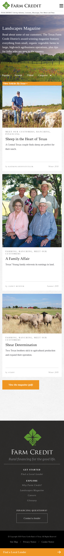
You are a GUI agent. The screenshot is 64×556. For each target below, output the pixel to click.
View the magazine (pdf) (21, 384)
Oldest (30, 75)
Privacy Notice (29, 542)
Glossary (32, 500)
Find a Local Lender (32, 474)
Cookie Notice (47, 542)
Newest (18, 75)
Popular (6, 75)
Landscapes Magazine (32, 490)
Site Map (14, 542)
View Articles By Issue (14, 83)
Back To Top (56, 544)
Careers (32, 495)
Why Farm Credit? (32, 485)
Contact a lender (32, 518)
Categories (43, 75)
